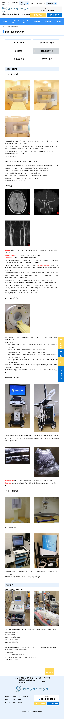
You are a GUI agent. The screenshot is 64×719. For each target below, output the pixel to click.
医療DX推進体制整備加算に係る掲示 (27, 681)
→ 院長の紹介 (17, 51)
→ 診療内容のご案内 (46, 43)
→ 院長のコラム (18, 59)
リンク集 (42, 681)
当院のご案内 (25, 678)
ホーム (4, 26)
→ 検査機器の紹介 (46, 51)
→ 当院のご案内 (18, 43)
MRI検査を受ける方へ (12, 156)
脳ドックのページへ (36, 293)
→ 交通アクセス (46, 59)
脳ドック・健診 (37, 678)
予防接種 (47, 678)
